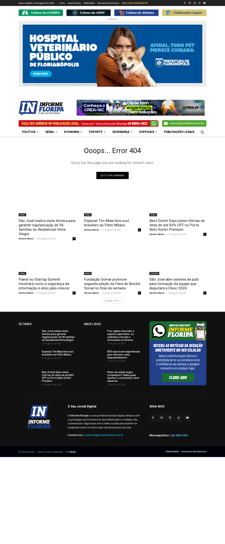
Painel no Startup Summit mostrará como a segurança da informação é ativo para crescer (44, 283)
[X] (195, 3)
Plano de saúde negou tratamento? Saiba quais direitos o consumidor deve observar (123, 376)
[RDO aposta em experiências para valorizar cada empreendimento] (94, 357)
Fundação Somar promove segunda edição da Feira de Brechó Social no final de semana (112, 283)
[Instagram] (190, 3)
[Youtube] (204, 3)
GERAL (22, 214)
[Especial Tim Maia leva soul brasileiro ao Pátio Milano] (112, 202)
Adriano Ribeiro (26, 238)
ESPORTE (154, 273)
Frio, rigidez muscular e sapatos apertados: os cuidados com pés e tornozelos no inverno (120, 335)
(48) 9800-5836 (179, 435)
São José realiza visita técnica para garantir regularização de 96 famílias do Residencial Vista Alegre (47, 227)
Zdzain (72, 452)
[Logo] (47, 108)
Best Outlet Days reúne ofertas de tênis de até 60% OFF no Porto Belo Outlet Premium (177, 225)
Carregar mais (111, 300)
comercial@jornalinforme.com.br (103, 435)
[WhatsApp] (199, 3)
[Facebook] (185, 3)
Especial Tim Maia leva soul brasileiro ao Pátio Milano (106, 223)
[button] (202, 132)
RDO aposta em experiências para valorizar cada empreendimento (123, 354)
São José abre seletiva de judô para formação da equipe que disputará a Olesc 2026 (174, 283)
